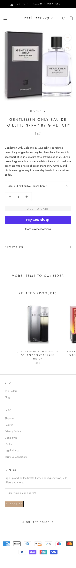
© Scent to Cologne (38, 522)
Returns (9, 425)
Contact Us (11, 438)
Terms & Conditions (16, 457)
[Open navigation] (5, 18)
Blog (7, 397)
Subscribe (14, 504)
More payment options (38, 229)
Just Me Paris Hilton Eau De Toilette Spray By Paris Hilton (38, 355)
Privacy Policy (13, 431)
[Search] (64, 18)
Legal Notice (12, 450)
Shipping (10, 418)
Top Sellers (11, 391)
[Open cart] (70, 18)
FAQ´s (8, 444)
